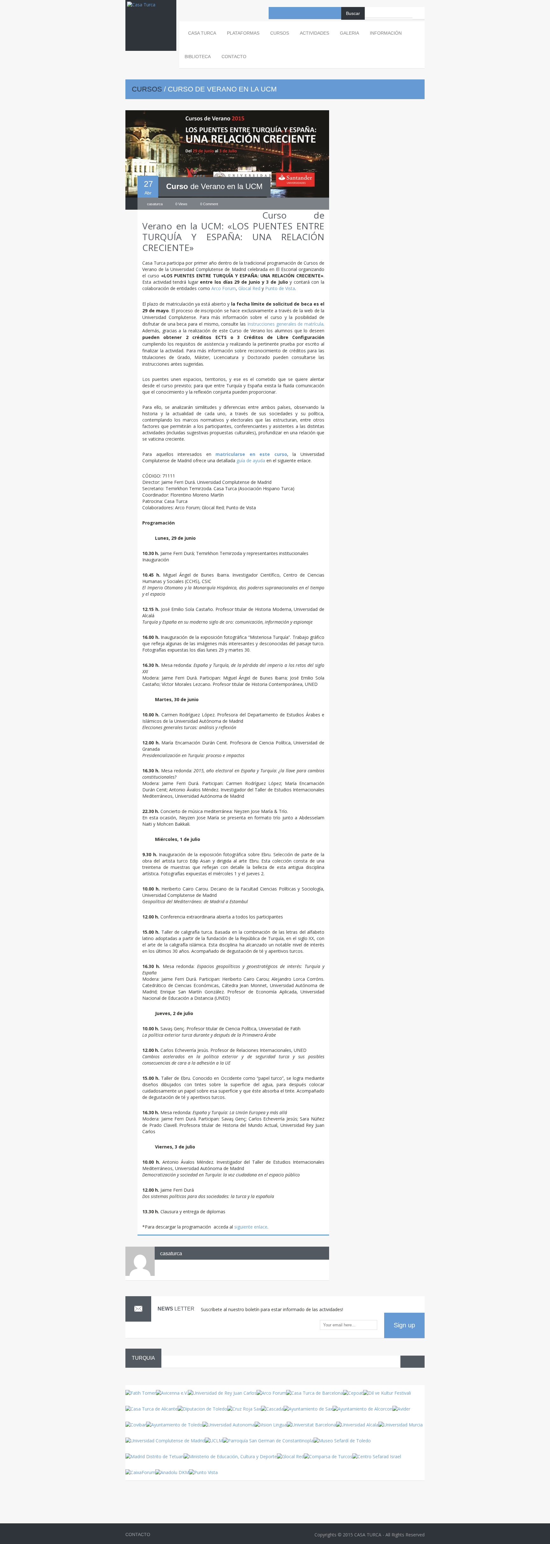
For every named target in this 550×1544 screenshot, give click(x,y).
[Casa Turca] (150, 11)
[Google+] (335, 13)
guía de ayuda (250, 460)
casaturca (171, 1253)
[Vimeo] (323, 13)
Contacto (234, 56)
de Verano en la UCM (214, 186)
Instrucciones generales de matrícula (285, 324)
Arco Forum (223, 288)
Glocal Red (249, 288)
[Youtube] (287, 13)
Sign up (404, 1325)
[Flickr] (311, 13)
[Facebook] (275, 13)
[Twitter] (299, 13)
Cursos (147, 89)
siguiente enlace (250, 1227)
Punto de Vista (280, 288)
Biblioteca (198, 56)
